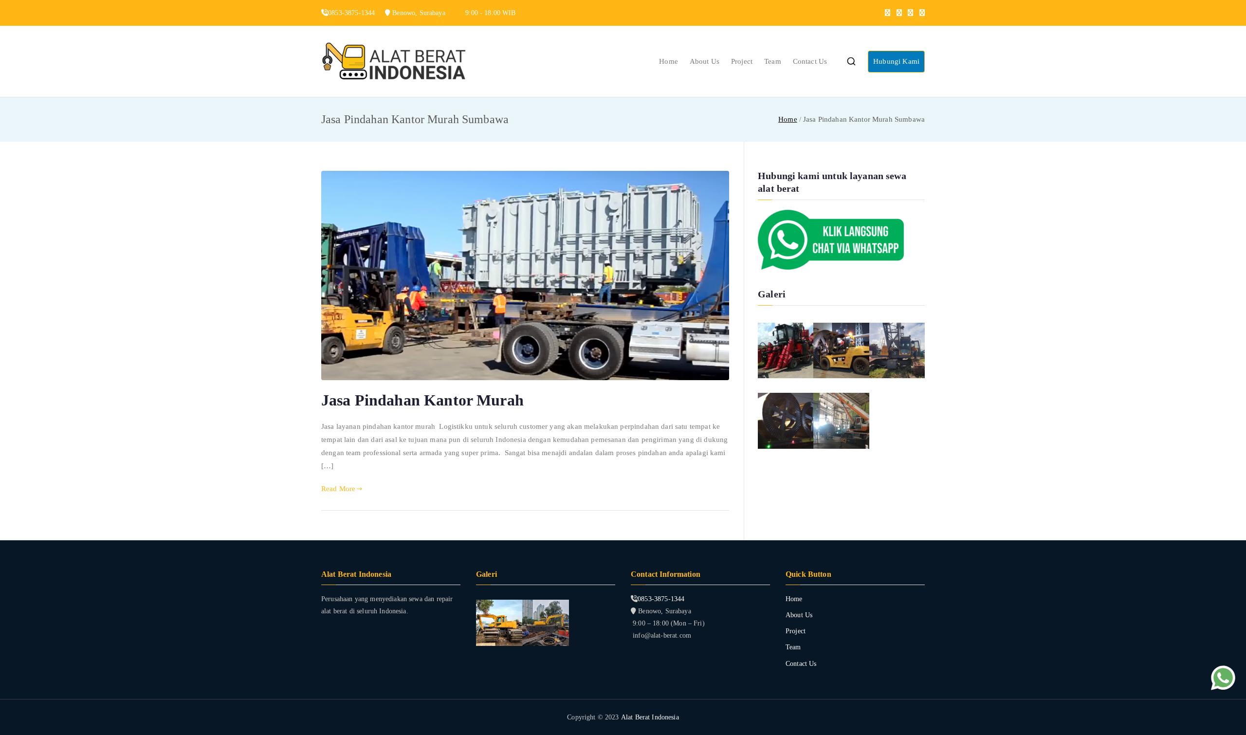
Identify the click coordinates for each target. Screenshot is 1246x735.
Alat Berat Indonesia (650, 717)
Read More (338, 489)
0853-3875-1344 (661, 599)
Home (668, 61)
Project (741, 61)
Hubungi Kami (896, 61)
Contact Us (810, 61)
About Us (704, 61)
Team (772, 61)
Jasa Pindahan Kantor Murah (422, 400)
